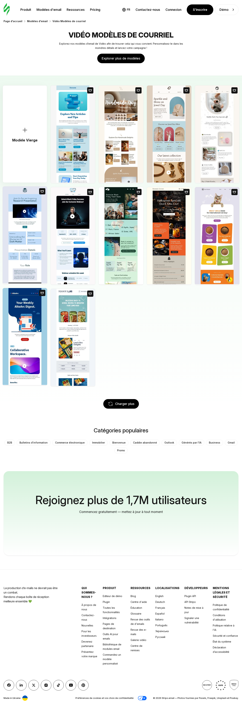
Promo (121, 450)
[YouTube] (71, 685)
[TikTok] (58, 685)
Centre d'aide (139, 601)
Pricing (95, 10)
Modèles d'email (48, 10)
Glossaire (136, 613)
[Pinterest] (83, 685)
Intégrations (109, 618)
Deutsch (160, 601)
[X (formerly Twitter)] (33, 685)
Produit (25, 10)
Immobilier (98, 442)
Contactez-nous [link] (148, 10)
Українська (162, 631)
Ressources (76, 10)
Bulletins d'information (33, 442)
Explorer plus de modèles (121, 58)
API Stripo (190, 601)
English (159, 596)
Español (160, 613)
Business (214, 442)
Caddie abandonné (145, 442)
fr (128, 9)
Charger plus (124, 404)
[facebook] (9, 685)
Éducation (136, 607)
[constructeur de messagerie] (7, 9)
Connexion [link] (173, 10)
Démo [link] (224, 10)
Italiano (159, 619)
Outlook (169, 442)
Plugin (106, 601)
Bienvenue (119, 442)
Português (161, 625)
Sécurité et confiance (225, 635)
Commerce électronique (70, 442)
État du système (222, 641)
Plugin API (190, 596)
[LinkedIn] (21, 685)
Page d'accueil (13, 21)
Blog (133, 596)
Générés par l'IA (191, 442)
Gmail (231, 442)
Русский (160, 636)
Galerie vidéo (138, 639)
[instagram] (46, 685)
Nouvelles (87, 625)
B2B (9, 442)
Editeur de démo (112, 596)
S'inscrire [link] (200, 10)
